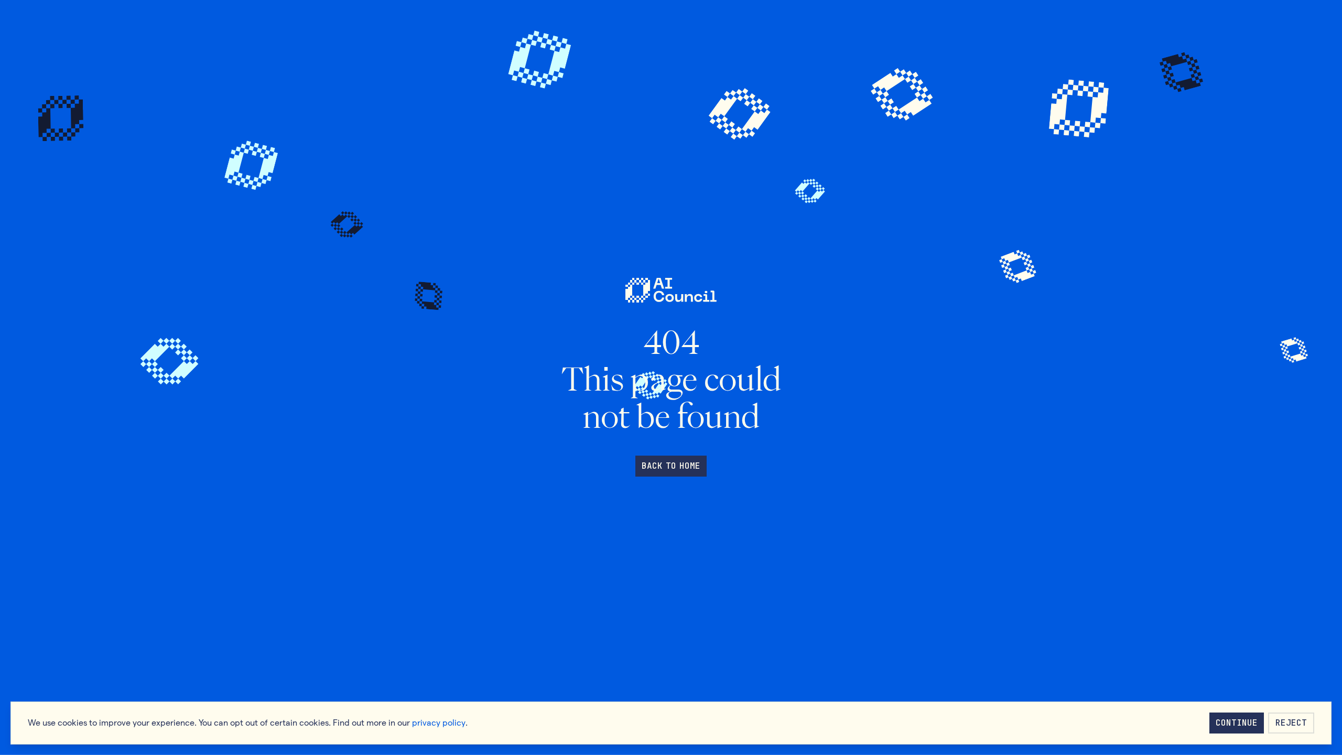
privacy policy (439, 722)
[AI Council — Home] (670, 290)
